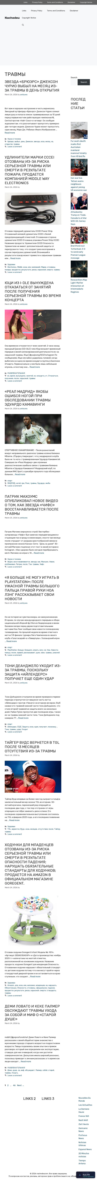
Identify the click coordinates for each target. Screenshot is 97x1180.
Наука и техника (14, 139)
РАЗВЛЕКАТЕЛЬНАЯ (16, 373)
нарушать (52, 985)
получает (43, 727)
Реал (27, 483)
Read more (10, 133)
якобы (48, 483)
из (35, 376)
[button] (23, 25)
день (23, 141)
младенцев (40, 985)
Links (25, 2)
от (46, 376)
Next (20, 1085)
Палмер (39, 1070)
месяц (47, 141)
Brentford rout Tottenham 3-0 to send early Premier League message (78, 252)
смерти (50, 270)
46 (14, 1085)
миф (22, 1070)
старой (51, 1070)
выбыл (17, 141)
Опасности (21, 988)
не (45, 650)
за (19, 1070)
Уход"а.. (15, 1073)
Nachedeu (12, 17)
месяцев (33, 829)
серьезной (41, 270)
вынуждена (20, 376)
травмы (16, 144)
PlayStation (12, 650)
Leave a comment (14, 147)
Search (74, 77)
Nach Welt (83, 1120)
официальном (41, 988)
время (12, 376)
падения (51, 988)
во (8, 376)
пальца (7, 653)
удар (19, 729)
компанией (36, 267)
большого (28, 650)
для (16, 985)
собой (45, 1070)
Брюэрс (10, 141)
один (36, 727)
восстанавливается (22, 562)
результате (26, 270)
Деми (9, 1070)
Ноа (48, 650)
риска (34, 270)
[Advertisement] (48, 48)
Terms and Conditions (55, 2)
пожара (8, 270)
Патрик (19, 564)
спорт (9, 481)
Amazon (10, 985)
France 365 (84, 1116)
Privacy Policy (37, 2)
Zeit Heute (84, 1124)
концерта (40, 376)
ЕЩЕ (19, 727)
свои (43, 653)
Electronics (11, 267)
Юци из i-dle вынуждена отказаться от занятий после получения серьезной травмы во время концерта (33, 291)
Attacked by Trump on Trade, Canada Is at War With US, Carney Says (79, 218)
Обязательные (10, 988)
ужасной (56, 653)
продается (16, 270)
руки (38, 653)
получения (9, 378)
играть (36, 650)
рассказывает (29, 653)
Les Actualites (85, 1105)
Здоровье (11, 264)
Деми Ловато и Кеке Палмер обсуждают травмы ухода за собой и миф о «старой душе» (32, 1012)
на (52, 141)
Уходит (25, 729)
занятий (29, 376)
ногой (18, 483)
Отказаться (53, 376)
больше (21, 650)
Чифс (42, 564)
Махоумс (44, 562)
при (23, 483)
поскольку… (52, 727)
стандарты (51, 990)
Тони (7, 729)
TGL (9, 829)
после (16, 378)
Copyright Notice (86, 2)
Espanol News (85, 1149)
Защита (25, 727)
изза (42, 141)
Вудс (22, 829)
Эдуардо (41, 483)
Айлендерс (11, 727)
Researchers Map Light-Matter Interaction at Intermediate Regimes (79, 286)
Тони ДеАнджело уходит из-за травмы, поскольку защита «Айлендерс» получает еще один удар (33, 672)
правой (20, 653)
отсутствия (43, 829)
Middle (19, 267)
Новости (54, 650)
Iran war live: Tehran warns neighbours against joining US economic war (79, 184)
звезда (37, 141)
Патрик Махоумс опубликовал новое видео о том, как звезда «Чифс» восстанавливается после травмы (32, 505)
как (39, 562)
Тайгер (57, 829)
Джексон (29, 141)
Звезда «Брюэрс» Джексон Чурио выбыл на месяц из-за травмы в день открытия (32, 86)
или (29, 267)
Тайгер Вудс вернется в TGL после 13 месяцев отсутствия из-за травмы (32, 746)
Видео (10, 562)
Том (30, 564)
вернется (15, 829)
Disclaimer (71, 2)
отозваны (51, 267)
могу (41, 650)
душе (15, 1070)
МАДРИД (11, 483)
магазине (31, 985)
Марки (43, 267)
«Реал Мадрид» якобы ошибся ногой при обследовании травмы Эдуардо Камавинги (28, 398)
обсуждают (30, 1070)
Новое (51, 562)
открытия (9, 144)
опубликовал (10, 564)
